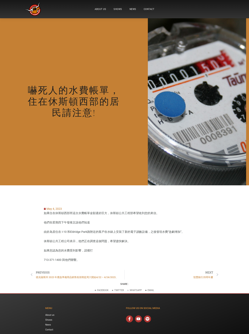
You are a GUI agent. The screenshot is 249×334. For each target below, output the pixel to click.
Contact (149, 9)
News (133, 9)
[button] (102, 290)
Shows (118, 9)
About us (100, 9)
